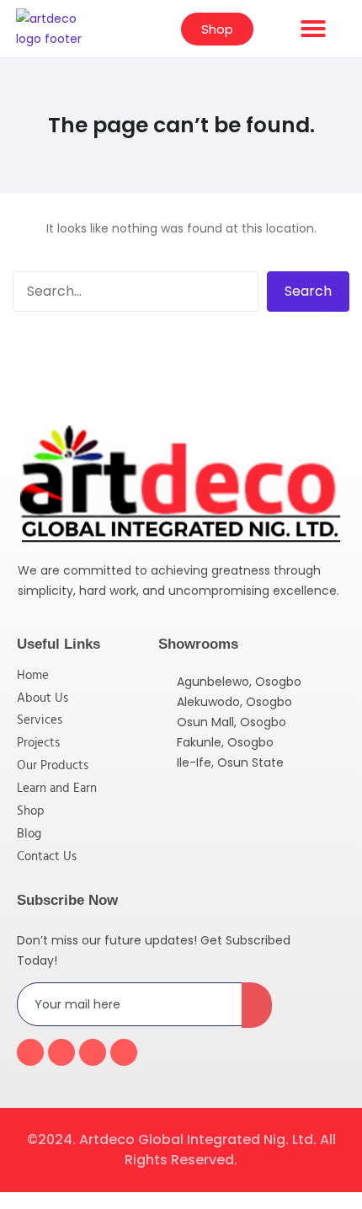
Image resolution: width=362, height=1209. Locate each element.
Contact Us (47, 857)
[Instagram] (92, 1052)
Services (39, 720)
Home (33, 676)
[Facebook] (30, 1052)
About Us (42, 698)
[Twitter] (61, 1052)
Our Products (52, 766)
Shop (31, 811)
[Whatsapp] (123, 1052)
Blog (29, 834)
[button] (313, 28)
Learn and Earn (57, 788)
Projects (38, 743)
